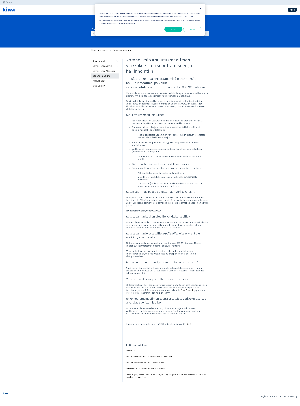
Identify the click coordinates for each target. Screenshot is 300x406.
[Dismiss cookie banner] (200, 8)
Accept (173, 29)
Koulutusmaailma (122, 50)
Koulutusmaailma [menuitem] (102, 76)
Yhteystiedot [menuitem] (99, 81)
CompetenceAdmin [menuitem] (102, 66)
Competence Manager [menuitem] (104, 71)
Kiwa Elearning (187, 290)
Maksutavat (131, 351)
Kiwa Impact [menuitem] (99, 61)
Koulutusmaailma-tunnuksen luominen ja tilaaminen (149, 357)
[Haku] (206, 33)
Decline (192, 29)
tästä (188, 324)
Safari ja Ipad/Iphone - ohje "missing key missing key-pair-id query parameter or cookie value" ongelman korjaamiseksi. (166, 376)
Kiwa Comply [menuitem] (99, 86)
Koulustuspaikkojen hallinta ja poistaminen (145, 363)
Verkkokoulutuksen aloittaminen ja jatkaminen (146, 369)
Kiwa (292, 10)
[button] (117, 61)
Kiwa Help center (100, 50)
